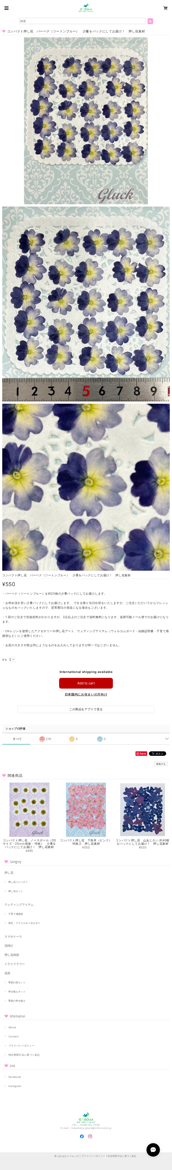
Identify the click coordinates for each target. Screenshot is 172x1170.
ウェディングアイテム (19, 904)
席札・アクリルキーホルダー (24, 923)
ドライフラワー (14, 964)
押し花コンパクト (18, 882)
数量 (4, 659)
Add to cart (86, 683)
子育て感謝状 (15, 913)
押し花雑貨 (11, 955)
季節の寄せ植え (17, 1000)
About (12, 1027)
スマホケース (13, 936)
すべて (17, 739)
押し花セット (15, 891)
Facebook (15, 1076)
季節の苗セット (17, 982)
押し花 (8, 872)
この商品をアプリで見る (86, 709)
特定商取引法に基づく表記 (24, 1054)
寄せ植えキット (17, 991)
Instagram (15, 1086)
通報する (161, 764)
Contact (14, 1036)
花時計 (8, 945)
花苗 (7, 973)
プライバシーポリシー (22, 1045)
